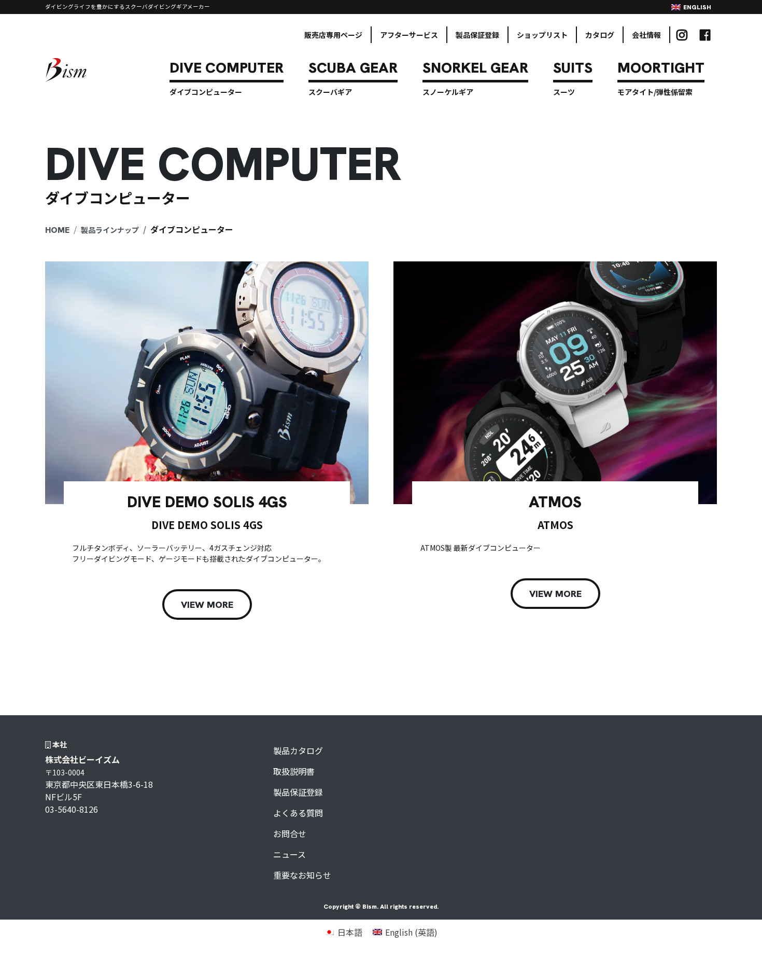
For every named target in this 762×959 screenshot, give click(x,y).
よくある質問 (298, 813)
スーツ (564, 92)
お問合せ (289, 833)
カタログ (599, 35)
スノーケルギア (447, 92)
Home (57, 230)
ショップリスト (542, 35)
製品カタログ (298, 750)
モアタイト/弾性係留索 (655, 92)
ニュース (289, 854)
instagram (682, 34)
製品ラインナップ (110, 230)
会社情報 (646, 35)
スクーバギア (330, 92)
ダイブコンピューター (206, 92)
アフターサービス (409, 35)
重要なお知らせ (302, 875)
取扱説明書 (294, 771)
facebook (705, 34)
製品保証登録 (477, 35)
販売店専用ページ (333, 35)
